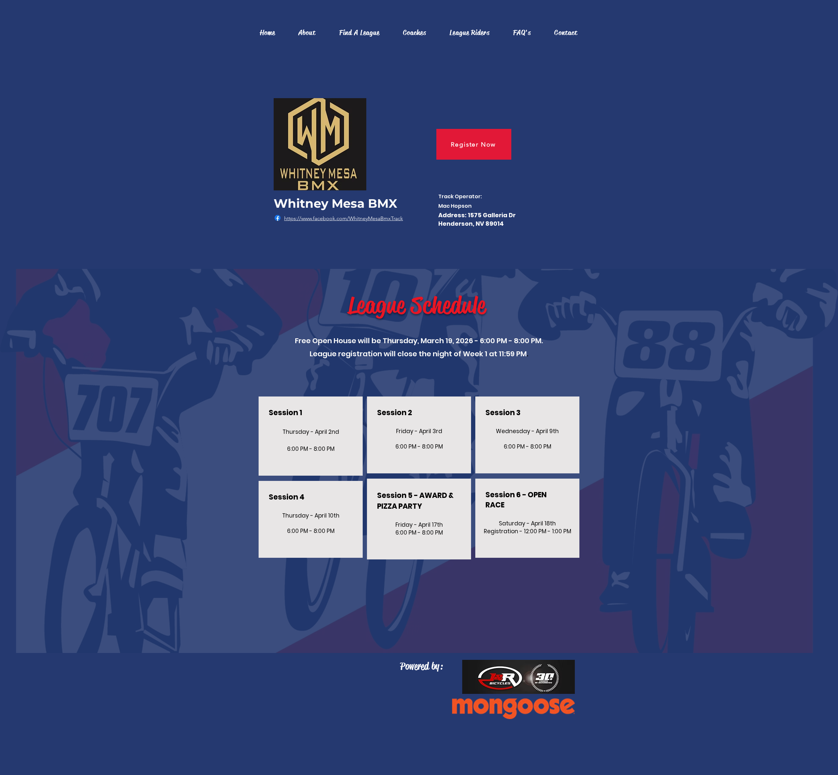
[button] (359, 33)
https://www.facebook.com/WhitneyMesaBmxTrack (343, 218)
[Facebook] (278, 218)
